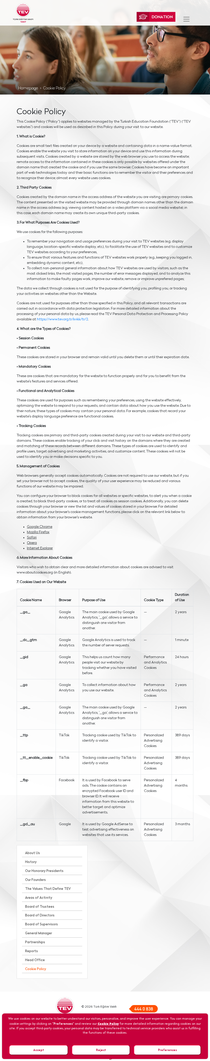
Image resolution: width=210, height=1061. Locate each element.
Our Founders (35, 880)
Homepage (28, 88)
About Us (32, 853)
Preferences (167, 1049)
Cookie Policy (54, 88)
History (31, 862)
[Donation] (156, 17)
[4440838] (143, 1008)
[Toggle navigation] (186, 19)
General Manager (38, 933)
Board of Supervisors (41, 924)
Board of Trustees (39, 906)
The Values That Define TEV (48, 889)
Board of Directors (40, 915)
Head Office (35, 960)
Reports (31, 951)
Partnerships (35, 942)
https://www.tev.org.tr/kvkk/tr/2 (62, 319)
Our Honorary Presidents (44, 871)
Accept (38, 1049)
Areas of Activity (38, 898)
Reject (101, 1049)
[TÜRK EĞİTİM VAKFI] (23, 13)
